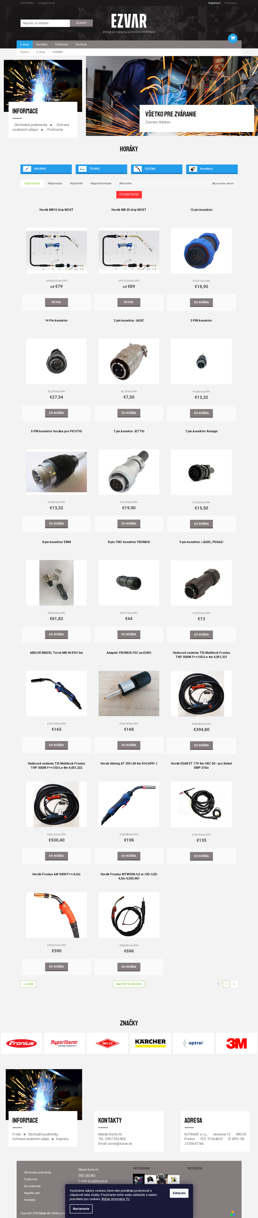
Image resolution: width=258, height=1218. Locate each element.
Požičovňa (55, 130)
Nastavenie (81, 1209)
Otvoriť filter (129, 194)
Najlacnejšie (55, 183)
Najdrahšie (76, 183)
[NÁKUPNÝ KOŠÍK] (233, 38)
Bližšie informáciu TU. (115, 1199)
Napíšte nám (32, 1193)
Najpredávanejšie (101, 183)
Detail (56, 302)
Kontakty (29, 1200)
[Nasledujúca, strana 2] (226, 984)
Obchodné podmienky (31, 125)
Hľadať (81, 22)
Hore (30, 984)
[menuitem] (25, 44)
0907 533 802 (86, 1175)
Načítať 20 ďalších (129, 984)
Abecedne (125, 183)
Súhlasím (179, 1193)
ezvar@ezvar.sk (97, 1181)
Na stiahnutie (32, 1186)
